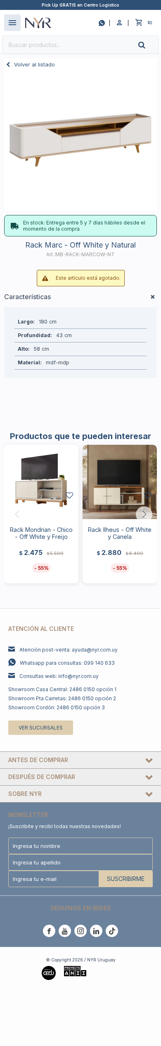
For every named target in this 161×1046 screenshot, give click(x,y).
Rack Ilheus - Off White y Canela (120, 533)
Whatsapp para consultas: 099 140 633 (67, 663)
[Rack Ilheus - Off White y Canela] (120, 482)
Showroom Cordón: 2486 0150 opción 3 (56, 707)
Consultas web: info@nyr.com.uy (59, 676)
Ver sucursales (41, 728)
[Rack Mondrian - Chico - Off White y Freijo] (41, 482)
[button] (148, 44)
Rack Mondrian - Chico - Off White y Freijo (41, 533)
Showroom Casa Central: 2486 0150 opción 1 (62, 689)
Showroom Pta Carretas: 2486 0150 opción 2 (62, 698)
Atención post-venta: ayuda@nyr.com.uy (68, 650)
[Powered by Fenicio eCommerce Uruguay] (107, 972)
